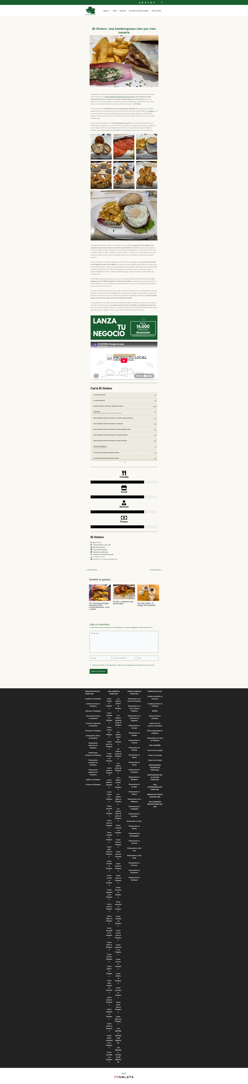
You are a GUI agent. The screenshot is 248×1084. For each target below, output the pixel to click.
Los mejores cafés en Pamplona (118, 799)
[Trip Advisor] (154, 2)
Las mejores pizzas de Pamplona (118, 768)
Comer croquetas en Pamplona (118, 830)
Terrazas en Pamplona (93, 784)
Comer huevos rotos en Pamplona (118, 935)
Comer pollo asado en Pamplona (109, 851)
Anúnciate (122, 11)
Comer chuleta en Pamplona (109, 703)
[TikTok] (142, 2)
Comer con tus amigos (155, 750)
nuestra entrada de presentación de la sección (120, 97)
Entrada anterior (91, 569)
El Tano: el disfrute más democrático (123, 603)
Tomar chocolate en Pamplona (118, 906)
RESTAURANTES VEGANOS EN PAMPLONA (155, 767)
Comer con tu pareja (155, 755)
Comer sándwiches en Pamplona (118, 949)
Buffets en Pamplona (93, 779)
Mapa (115, 11)
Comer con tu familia (155, 760)
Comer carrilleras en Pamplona (109, 758)
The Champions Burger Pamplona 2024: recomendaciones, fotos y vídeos (99, 606)
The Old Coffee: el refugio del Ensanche (146, 604)
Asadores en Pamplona (93, 699)
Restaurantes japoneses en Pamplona (93, 745)
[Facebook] (145, 2)
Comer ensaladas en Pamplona (118, 921)
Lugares (105, 11)
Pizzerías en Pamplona (93, 730)
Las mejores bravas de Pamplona (118, 753)
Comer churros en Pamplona (118, 964)
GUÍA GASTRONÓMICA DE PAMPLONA (155, 787)
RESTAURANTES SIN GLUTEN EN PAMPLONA (155, 777)
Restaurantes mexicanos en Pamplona (93, 762)
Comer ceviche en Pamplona (109, 880)
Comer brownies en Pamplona (118, 992)
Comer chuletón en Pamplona (109, 717)
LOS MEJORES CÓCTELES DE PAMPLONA (118, 1055)
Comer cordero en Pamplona (109, 732)
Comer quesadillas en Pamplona (109, 933)
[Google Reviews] (151, 2)
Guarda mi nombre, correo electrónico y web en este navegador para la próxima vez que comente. (123, 665)
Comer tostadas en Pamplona (109, 866)
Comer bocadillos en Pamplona (109, 1057)
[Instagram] (139, 2)
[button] (162, 2)
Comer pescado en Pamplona (109, 811)
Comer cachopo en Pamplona (109, 837)
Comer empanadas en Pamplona (109, 894)
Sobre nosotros (156, 11)
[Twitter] (148, 2)
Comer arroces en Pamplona (109, 796)
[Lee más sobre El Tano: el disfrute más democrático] (124, 592)
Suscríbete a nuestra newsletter (139, 11)
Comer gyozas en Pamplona (109, 971)
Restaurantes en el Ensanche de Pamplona (134, 718)
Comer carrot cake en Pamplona (118, 1007)
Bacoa (152, 111)
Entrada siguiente (156, 569)
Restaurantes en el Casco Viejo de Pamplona (134, 708)
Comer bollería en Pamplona (118, 978)
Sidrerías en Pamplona (93, 711)
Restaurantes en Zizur (134, 821)
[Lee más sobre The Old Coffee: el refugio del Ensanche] (148, 592)
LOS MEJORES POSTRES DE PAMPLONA (118, 1036)
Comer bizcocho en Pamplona (118, 892)
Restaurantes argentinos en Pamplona (93, 772)
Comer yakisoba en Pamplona (109, 1014)
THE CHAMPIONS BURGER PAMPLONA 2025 (154, 804)
